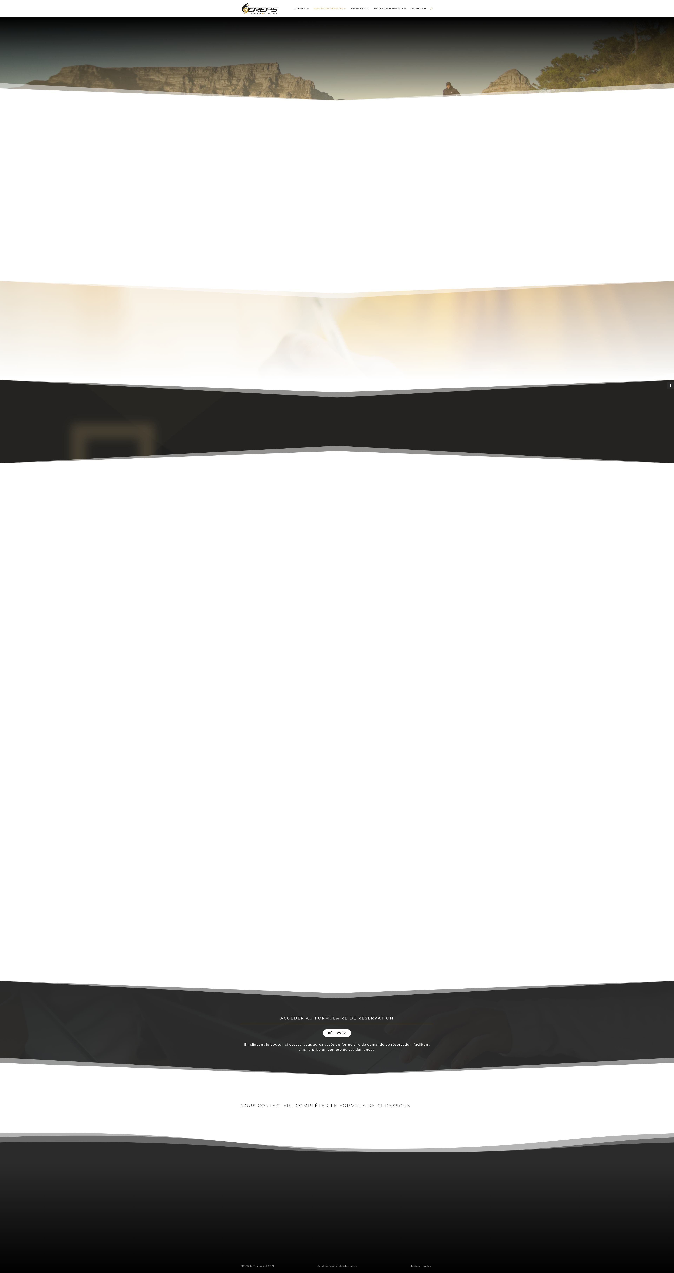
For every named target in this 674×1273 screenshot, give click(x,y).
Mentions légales (420, 1266)
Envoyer (390, 1247)
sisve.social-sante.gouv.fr (326, 1204)
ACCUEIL (300, 9)
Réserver (337, 1033)
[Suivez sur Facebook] (272, 1234)
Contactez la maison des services (317, 930)
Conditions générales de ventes (337, 1266)
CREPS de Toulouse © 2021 (257, 1266)
